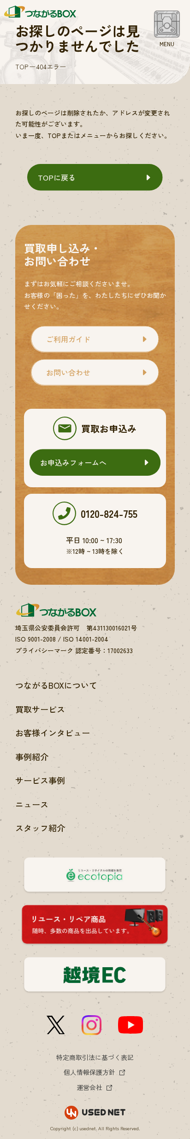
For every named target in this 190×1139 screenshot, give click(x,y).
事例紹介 (31, 757)
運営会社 (89, 1087)
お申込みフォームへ (73, 462)
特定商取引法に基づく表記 (95, 1057)
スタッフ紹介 (40, 828)
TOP (21, 66)
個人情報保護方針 (89, 1072)
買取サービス (40, 709)
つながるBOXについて (56, 685)
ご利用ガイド (68, 339)
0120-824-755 (109, 513)
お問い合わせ (68, 372)
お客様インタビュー (52, 733)
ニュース (31, 804)
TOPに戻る (57, 177)
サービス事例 (40, 780)
